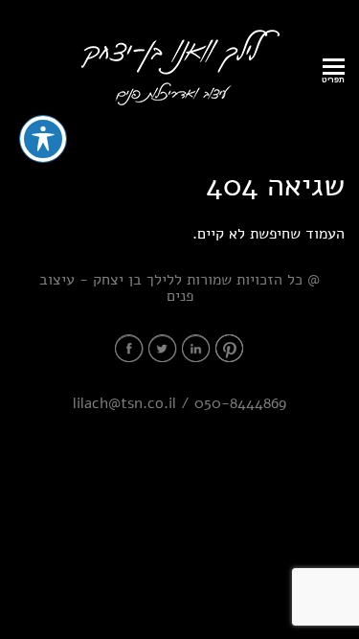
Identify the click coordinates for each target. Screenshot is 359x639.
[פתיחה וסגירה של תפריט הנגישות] (43, 139)
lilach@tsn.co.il (124, 403)
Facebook (129, 348)
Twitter (162, 348)
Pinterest (229, 348)
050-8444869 (240, 403)
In (196, 348)
